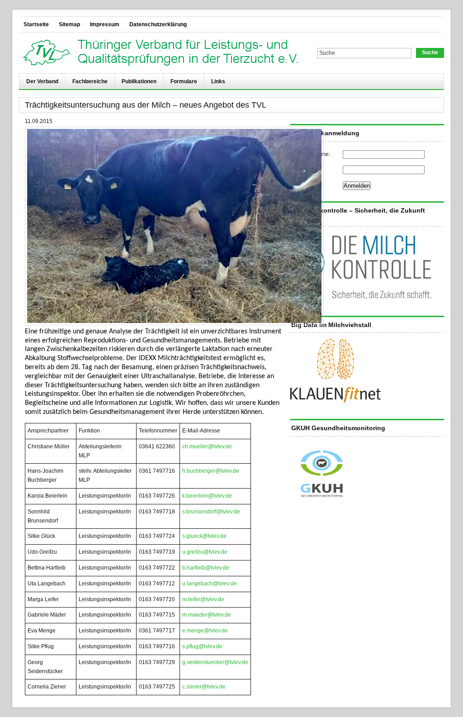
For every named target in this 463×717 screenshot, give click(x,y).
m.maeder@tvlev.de (206, 615)
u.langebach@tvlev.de (209, 583)
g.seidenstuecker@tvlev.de (215, 662)
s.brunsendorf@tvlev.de (211, 511)
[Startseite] (163, 52)
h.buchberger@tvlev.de (210, 471)
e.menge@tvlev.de (205, 630)
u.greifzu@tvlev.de (204, 552)
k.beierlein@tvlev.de (207, 496)
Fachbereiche (90, 81)
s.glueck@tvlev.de (204, 536)
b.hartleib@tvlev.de (205, 568)
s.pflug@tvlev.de (202, 646)
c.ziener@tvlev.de (204, 687)
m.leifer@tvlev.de (203, 599)
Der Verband (42, 81)
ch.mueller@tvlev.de (207, 446)
